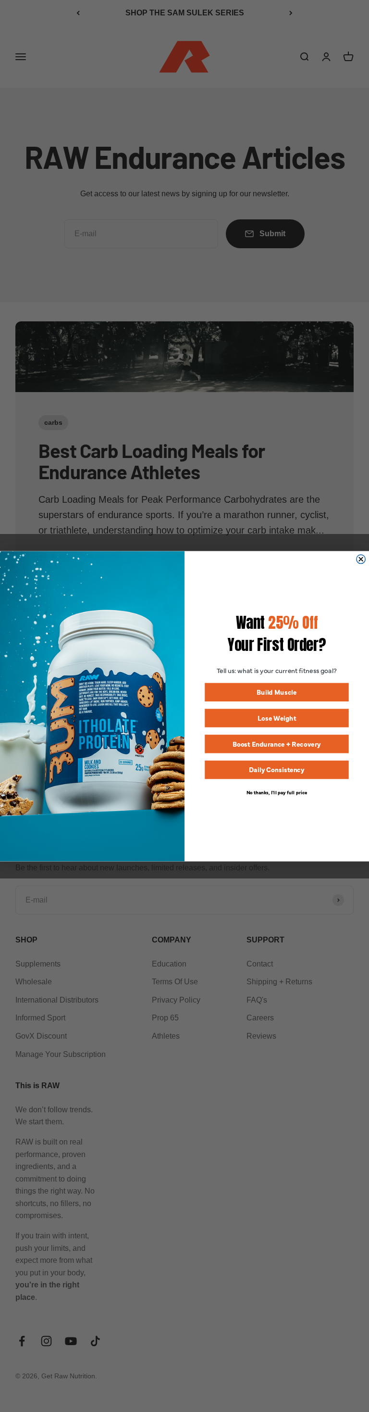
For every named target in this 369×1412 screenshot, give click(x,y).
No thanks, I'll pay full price (277, 791)
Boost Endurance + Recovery (277, 743)
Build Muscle (277, 691)
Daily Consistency (276, 769)
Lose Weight (277, 717)
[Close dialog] (361, 559)
